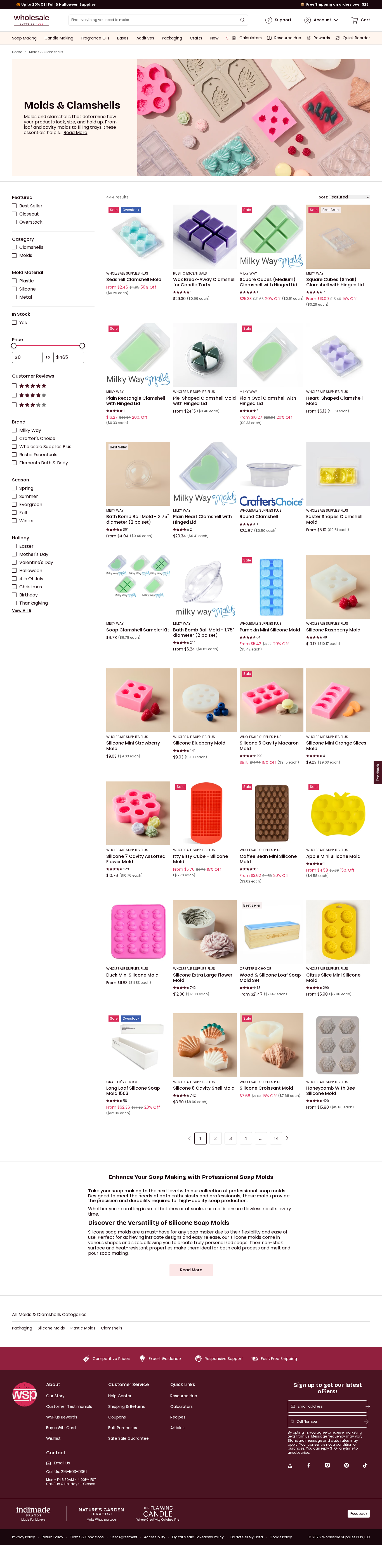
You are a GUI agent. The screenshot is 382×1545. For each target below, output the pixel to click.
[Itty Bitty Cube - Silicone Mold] (205, 813)
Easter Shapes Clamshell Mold (334, 519)
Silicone (27, 289)
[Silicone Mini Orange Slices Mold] (338, 700)
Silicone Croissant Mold (266, 1088)
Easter (26, 546)
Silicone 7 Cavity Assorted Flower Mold (136, 858)
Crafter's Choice (37, 438)
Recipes (177, 1417)
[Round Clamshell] (271, 473)
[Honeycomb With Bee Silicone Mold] (338, 1045)
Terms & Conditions (87, 1537)
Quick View (138, 261)
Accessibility (154, 1537)
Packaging (22, 1328)
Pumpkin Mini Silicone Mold (270, 630)
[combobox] (158, 20)
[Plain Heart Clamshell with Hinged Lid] (205, 473)
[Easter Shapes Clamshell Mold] (338, 473)
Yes (23, 322)
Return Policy (52, 1537)
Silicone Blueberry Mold (199, 743)
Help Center (119, 1396)
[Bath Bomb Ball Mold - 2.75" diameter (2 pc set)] (138, 473)
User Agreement (123, 1537)
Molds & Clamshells (46, 52)
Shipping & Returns (126, 1406)
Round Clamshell (259, 516)
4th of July (31, 578)
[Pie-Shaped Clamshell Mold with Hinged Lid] (205, 355)
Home (17, 52)
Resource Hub (183, 1396)
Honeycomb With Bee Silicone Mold (330, 1090)
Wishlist (53, 1438)
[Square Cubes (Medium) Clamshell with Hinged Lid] (271, 236)
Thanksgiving (33, 603)
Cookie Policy (281, 1537)
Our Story (55, 1396)
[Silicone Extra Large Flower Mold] (205, 932)
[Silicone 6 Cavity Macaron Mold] (271, 700)
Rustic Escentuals (38, 454)
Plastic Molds (82, 1328)
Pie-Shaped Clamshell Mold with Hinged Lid (204, 400)
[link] (290, 1466)
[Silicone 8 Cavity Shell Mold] (205, 1045)
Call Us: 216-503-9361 (66, 1472)
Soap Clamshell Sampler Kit (137, 630)
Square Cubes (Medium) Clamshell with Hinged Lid (268, 282)
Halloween (30, 570)
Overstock (31, 221)
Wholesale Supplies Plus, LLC (346, 1537)
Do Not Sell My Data (246, 1537)
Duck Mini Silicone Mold (132, 975)
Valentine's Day (36, 562)
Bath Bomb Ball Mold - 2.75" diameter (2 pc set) (137, 519)
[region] (191, 4)
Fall (23, 512)
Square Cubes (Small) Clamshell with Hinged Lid (335, 282)
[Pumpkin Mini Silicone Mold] (271, 587)
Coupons (117, 1417)
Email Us (62, 1463)
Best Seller (31, 205)
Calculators (181, 1406)
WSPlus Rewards (61, 1417)
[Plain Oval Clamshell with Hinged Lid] (271, 355)
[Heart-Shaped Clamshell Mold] (338, 355)
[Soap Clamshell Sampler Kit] (138, 587)
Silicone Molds (51, 1328)
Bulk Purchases (122, 1428)
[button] (75, 132)
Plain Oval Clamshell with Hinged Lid (268, 400)
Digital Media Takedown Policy (198, 1537)
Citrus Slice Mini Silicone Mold (333, 977)
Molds (25, 255)
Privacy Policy (23, 1537)
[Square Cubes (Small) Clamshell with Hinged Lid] (338, 236)
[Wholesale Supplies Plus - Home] (31, 20)
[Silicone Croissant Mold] (271, 1045)
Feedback (358, 1513)
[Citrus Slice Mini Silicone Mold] (338, 932)
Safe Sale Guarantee (128, 1438)
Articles (177, 1428)
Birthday (28, 595)
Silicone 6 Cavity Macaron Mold (269, 745)
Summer (28, 496)
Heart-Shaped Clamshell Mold (334, 400)
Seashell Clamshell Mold (133, 279)
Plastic (26, 281)
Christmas (30, 586)
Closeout (29, 213)
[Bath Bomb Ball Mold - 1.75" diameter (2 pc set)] (205, 587)
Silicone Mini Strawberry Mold (133, 745)
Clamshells (31, 247)
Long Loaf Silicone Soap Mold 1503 (133, 1090)
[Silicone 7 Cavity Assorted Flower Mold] (138, 813)
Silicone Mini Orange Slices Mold (336, 745)
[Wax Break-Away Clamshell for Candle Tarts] (205, 236)
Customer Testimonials (69, 1406)
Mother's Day (33, 554)
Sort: (323, 197)
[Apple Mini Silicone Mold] (338, 813)
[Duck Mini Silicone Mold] (138, 932)
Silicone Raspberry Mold (333, 630)
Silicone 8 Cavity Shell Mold (204, 1088)
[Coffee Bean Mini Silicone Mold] (271, 813)
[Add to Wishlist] (164, 210)
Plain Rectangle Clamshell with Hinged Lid (135, 400)
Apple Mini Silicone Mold (333, 856)
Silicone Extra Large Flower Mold (202, 977)
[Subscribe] (368, 1406)
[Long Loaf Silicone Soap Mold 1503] (138, 1045)
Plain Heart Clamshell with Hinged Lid (202, 519)
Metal (25, 297)
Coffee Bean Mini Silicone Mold (268, 858)
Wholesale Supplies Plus (45, 446)
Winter (26, 520)
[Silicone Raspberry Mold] (338, 587)
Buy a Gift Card (61, 1428)
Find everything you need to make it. (102, 20)
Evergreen (30, 504)
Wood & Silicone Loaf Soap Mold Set (270, 977)
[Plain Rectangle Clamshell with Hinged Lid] (138, 355)
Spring (26, 488)
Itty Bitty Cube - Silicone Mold (200, 858)
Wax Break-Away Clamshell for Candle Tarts (204, 282)
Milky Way (30, 430)
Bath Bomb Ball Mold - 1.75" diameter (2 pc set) (203, 632)
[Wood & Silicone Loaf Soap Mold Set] (271, 932)
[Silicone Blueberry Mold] (205, 700)
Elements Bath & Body (43, 462)
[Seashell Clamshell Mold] (138, 236)
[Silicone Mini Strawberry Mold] (138, 700)
